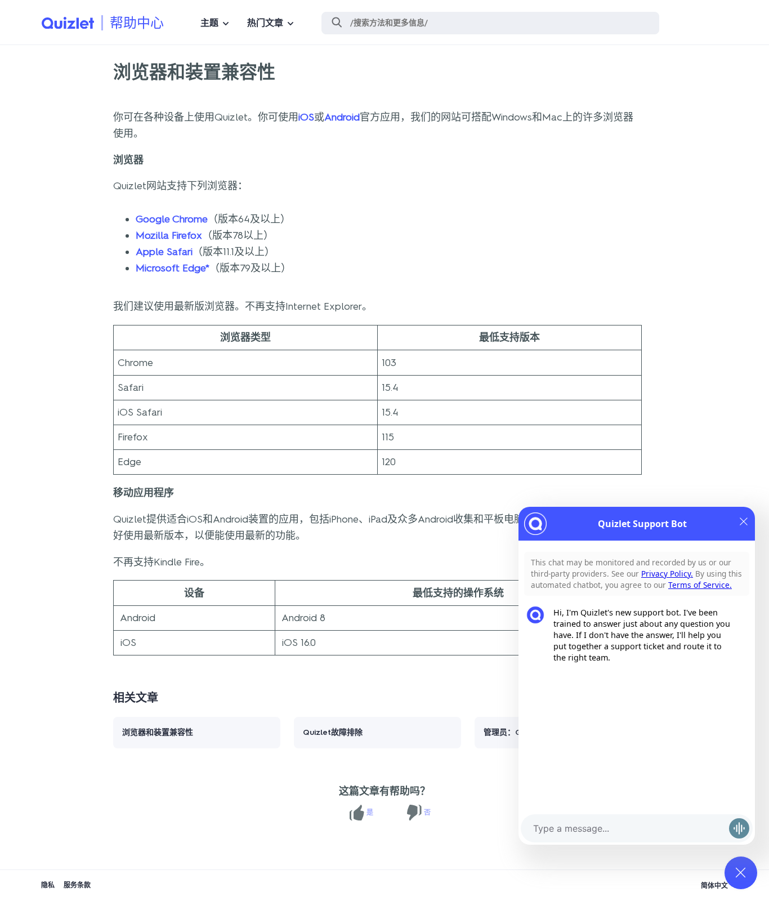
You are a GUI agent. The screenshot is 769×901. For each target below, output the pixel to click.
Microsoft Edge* (172, 268)
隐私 (48, 885)
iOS (306, 117)
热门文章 (265, 22)
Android (342, 117)
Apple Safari (164, 252)
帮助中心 (137, 23)
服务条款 (77, 885)
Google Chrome (172, 219)
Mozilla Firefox (169, 235)
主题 (209, 22)
